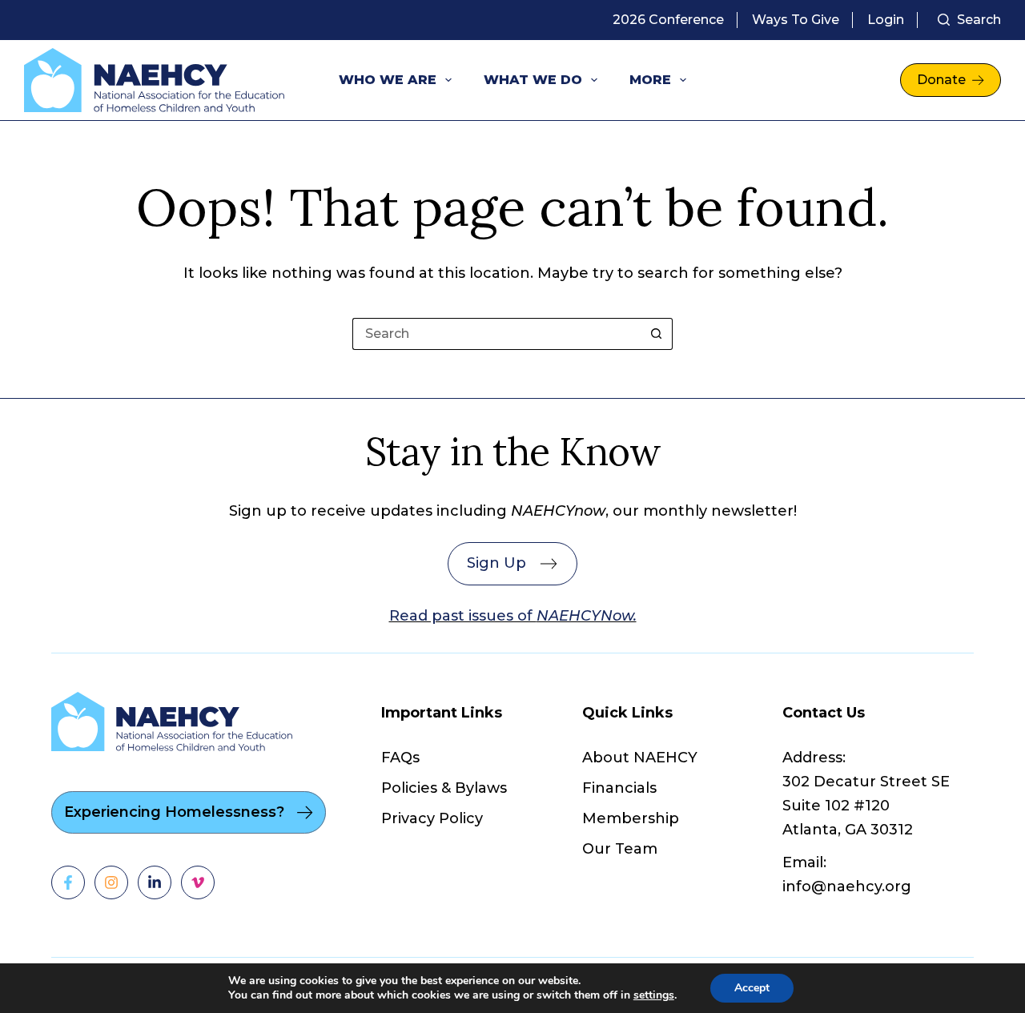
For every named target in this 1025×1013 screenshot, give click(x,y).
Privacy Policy (432, 818)
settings (653, 995)
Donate (941, 79)
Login (885, 19)
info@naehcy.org (846, 886)
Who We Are (387, 79)
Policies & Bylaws (444, 788)
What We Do (533, 79)
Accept (752, 987)
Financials (619, 788)
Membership (630, 818)
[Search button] (657, 334)
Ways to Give (795, 19)
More (650, 79)
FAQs (400, 757)
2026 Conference (668, 19)
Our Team (619, 849)
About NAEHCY (639, 757)
